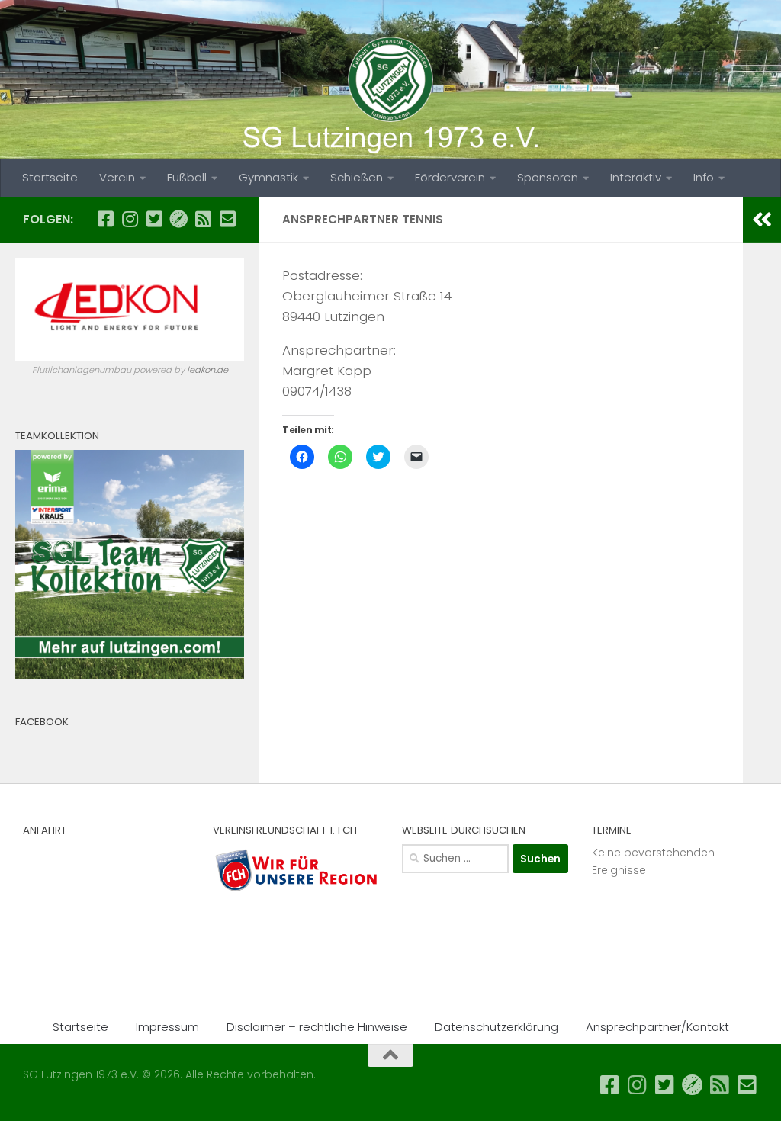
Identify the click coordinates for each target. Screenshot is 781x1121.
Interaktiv (635, 177)
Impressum (167, 1027)
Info (703, 177)
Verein (117, 177)
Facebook (42, 722)
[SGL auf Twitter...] (154, 219)
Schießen (356, 177)
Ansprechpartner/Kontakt (657, 1027)
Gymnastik (268, 177)
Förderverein (450, 177)
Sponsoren (547, 177)
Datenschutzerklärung (496, 1027)
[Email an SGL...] (227, 219)
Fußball (187, 177)
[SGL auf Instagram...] (130, 219)
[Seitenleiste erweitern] (762, 220)
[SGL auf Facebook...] (105, 219)
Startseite (50, 177)
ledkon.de (207, 370)
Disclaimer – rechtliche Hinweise (317, 1027)
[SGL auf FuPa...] (178, 219)
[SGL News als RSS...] (203, 219)
